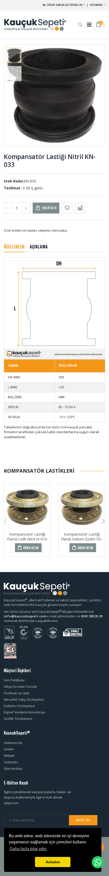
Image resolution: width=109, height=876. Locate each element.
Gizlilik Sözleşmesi (18, 718)
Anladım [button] (53, 862)
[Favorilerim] (67, 208)
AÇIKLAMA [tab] (39, 247)
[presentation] (11, 95)
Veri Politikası (14, 680)
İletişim (9, 755)
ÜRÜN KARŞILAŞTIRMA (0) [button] (64, 5)
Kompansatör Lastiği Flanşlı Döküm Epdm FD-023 (82, 539)
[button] (80, 22)
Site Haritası (13, 768)
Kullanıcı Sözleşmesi (19, 706)
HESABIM (96, 5)
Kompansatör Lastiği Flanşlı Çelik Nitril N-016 (27, 536)
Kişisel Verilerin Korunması (24, 712)
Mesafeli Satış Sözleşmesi (24, 699)
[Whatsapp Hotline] (98, 862)
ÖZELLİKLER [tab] (14, 247)
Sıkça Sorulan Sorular (20, 686)
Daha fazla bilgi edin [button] (28, 849)
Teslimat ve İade (16, 693)
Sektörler (11, 762)
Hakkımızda (13, 742)
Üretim (9, 749)
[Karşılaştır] (80, 208)
